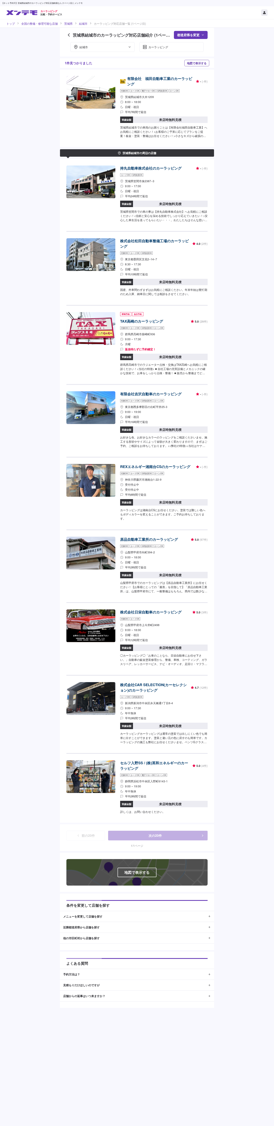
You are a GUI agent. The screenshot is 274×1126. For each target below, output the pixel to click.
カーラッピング (158, 47)
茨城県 (68, 23)
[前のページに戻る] (68, 35)
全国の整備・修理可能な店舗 (39, 23)
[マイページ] (264, 12)
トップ (10, 23)
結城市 (83, 23)
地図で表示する (197, 63)
